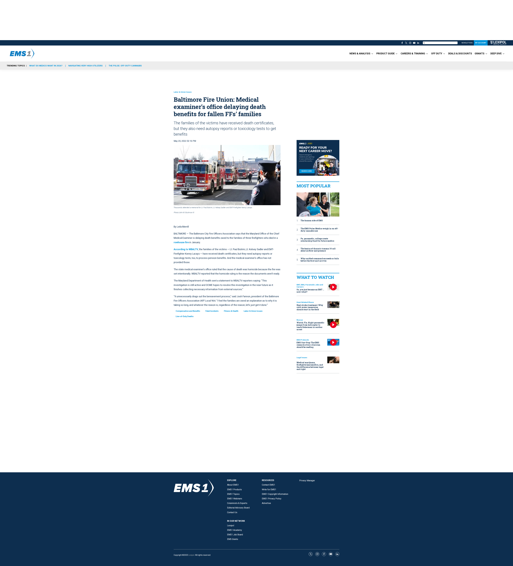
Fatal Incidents (212, 311)
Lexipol (191, 555)
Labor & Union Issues (183, 92)
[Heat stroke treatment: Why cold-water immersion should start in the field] (333, 304)
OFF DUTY (436, 53)
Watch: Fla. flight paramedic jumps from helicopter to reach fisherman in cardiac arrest (310, 326)
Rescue (300, 320)
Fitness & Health (231, 311)
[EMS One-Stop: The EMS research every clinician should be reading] (333, 342)
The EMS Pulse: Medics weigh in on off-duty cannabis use (319, 230)
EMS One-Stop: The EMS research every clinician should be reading (308, 344)
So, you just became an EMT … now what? (310, 290)
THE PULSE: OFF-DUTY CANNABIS (125, 66)
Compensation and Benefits (188, 311)
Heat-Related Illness (305, 302)
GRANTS (479, 53)
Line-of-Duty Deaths (185, 316)
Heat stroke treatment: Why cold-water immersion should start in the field (310, 307)
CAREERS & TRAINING (413, 53)
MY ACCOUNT (480, 43)
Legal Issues (302, 358)
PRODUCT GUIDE (385, 53)
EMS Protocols (303, 340)
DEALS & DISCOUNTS (460, 53)
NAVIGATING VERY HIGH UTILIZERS (85, 66)
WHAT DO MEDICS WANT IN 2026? (45, 66)
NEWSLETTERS (467, 43)
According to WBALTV (186, 249)
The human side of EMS (312, 220)
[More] (372, 54)
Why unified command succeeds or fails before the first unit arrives (320, 260)
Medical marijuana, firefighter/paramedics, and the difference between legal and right (310, 365)
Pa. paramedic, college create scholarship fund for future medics (317, 240)
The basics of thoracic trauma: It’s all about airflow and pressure (318, 250)
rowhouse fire (181, 242)
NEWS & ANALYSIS (359, 53)
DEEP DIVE (496, 53)
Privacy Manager (307, 480)
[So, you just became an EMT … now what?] (333, 287)
